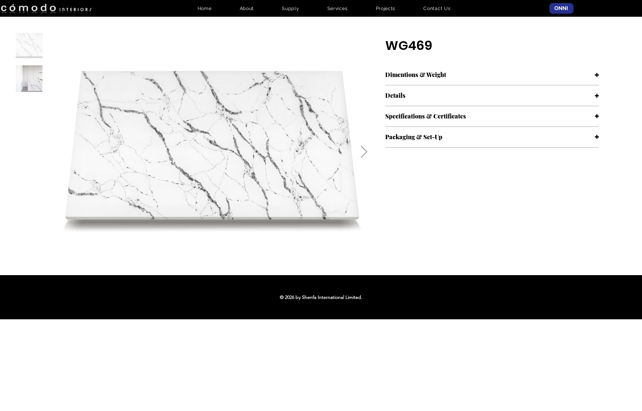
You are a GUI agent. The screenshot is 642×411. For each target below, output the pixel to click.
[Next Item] (364, 152)
